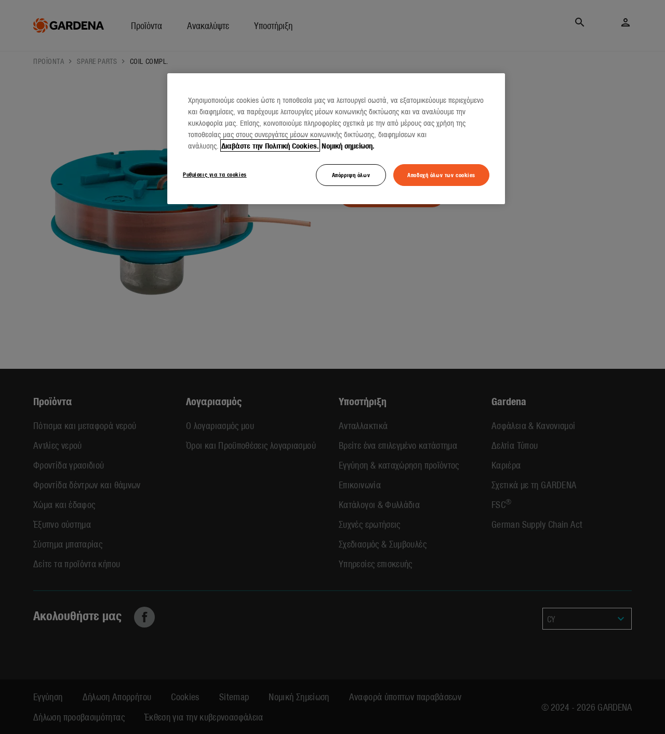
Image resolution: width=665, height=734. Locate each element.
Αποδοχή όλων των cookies (441, 174)
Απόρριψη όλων (351, 174)
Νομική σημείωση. (348, 145)
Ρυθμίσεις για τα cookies (215, 174)
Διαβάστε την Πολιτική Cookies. (270, 145)
